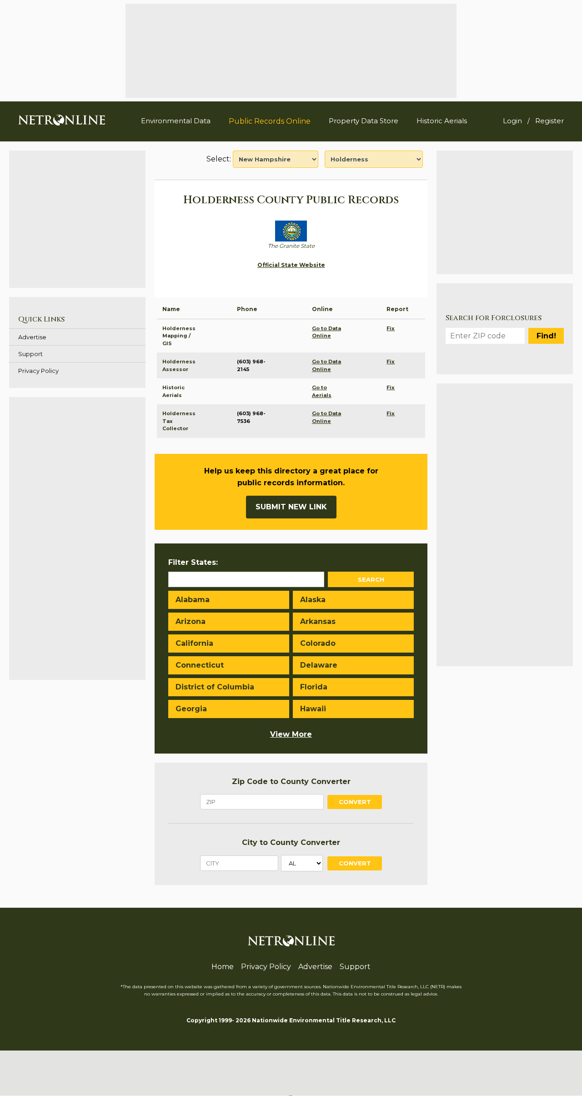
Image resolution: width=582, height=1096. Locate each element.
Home (222, 966)
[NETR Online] (61, 120)
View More (291, 734)
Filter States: (193, 562)
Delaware (318, 665)
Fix (390, 328)
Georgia (191, 708)
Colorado (318, 643)
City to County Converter (291, 842)
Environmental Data (176, 120)
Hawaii (313, 708)
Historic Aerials (441, 120)
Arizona (191, 621)
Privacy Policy (38, 370)
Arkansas (318, 621)
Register (549, 120)
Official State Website (291, 264)
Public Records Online (270, 121)
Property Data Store (363, 120)
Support (30, 353)
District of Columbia (215, 687)
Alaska (313, 599)
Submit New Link (291, 507)
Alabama (193, 599)
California (194, 643)
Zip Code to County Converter (291, 781)
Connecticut (200, 665)
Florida (313, 687)
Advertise (32, 337)
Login (512, 120)
